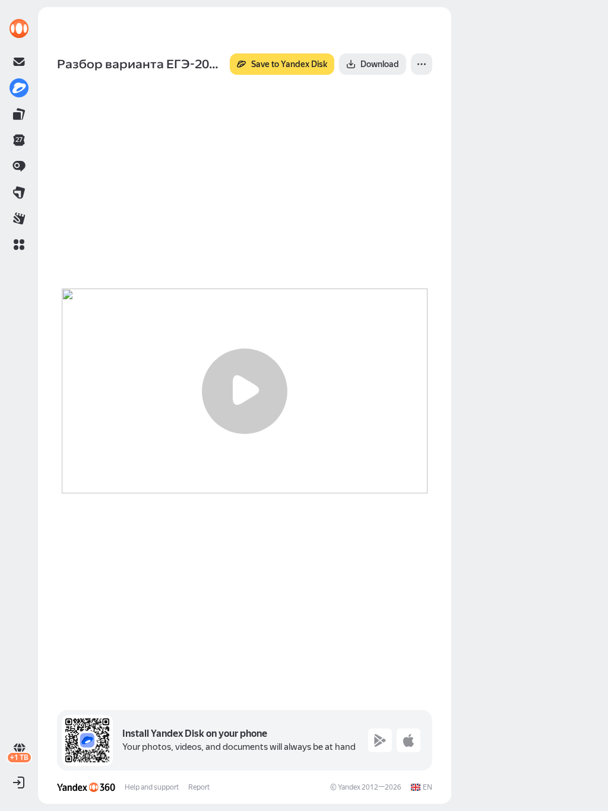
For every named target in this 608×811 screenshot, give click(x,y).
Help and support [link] (152, 787)
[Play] (244, 391)
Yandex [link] (349, 787)
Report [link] (199, 787)
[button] (19, 244)
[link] (19, 28)
